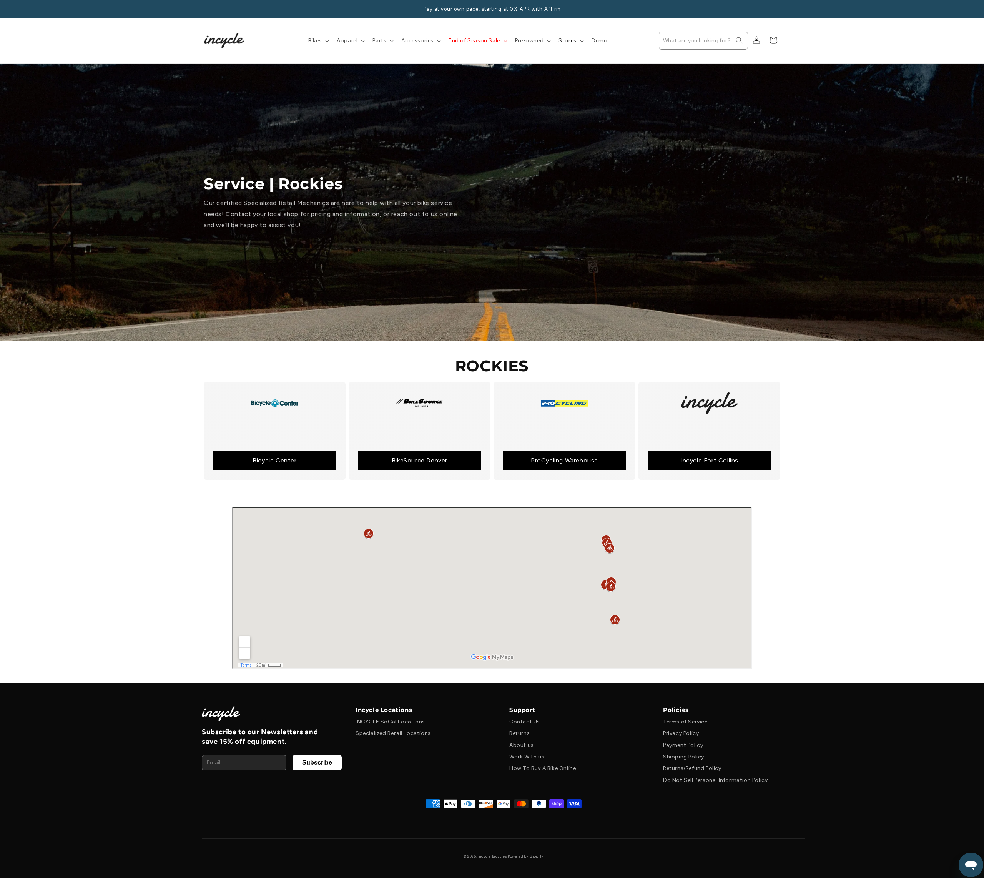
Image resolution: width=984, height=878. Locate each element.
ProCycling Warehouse (564, 460)
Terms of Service (685, 721)
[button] (318, 41)
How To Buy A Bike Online (542, 768)
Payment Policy (683, 745)
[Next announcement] (777, 9)
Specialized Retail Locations (393, 733)
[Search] (739, 40)
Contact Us (524, 721)
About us (521, 745)
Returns (519, 733)
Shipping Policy (683, 756)
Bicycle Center (274, 460)
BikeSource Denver (419, 460)
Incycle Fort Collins (709, 460)
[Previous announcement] (206, 9)
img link (275, 387)
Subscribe (317, 762)
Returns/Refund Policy (692, 768)
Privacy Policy (681, 733)
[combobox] (703, 40)
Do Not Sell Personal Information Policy (715, 780)
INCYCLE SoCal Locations (390, 721)
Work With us (526, 756)
